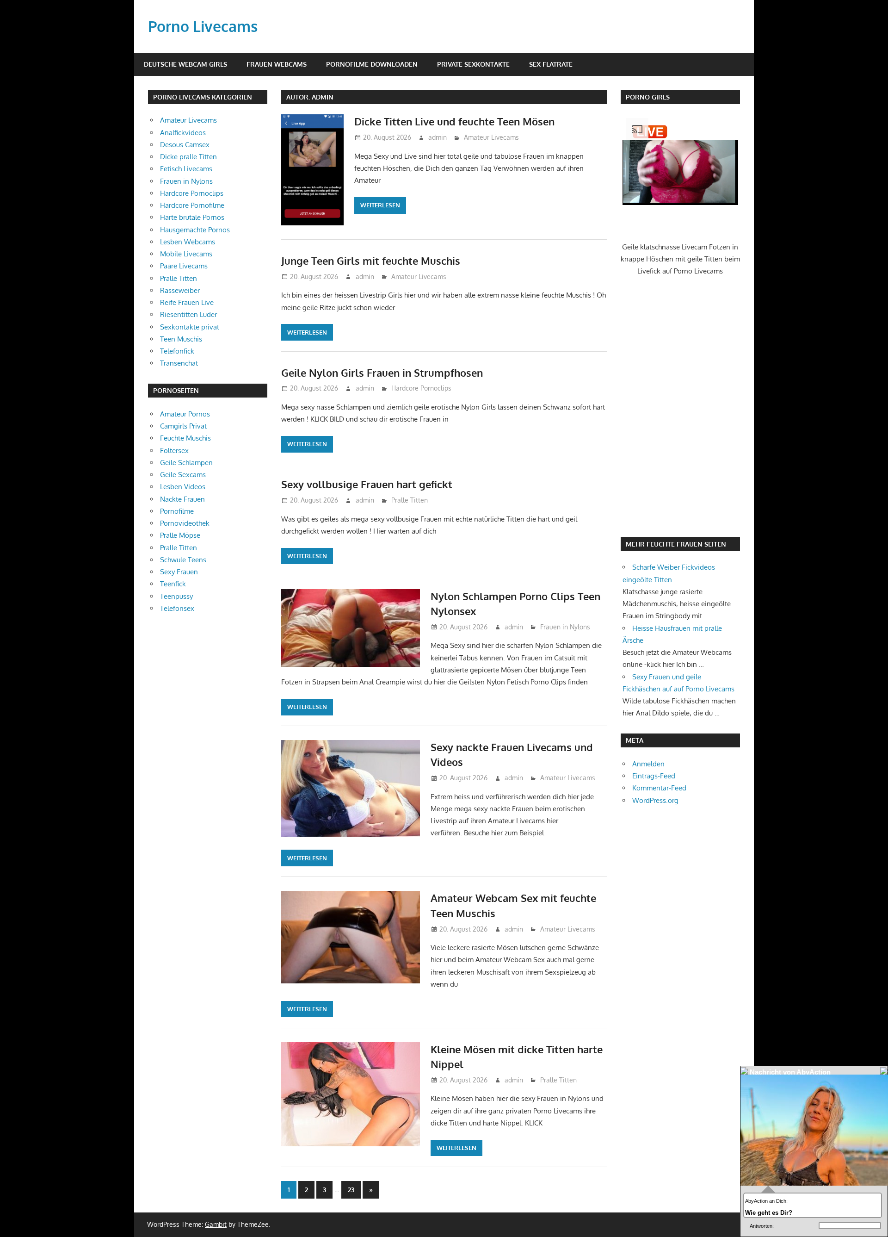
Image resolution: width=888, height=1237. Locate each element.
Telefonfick (177, 351)
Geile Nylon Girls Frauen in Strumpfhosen (382, 372)
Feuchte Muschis (185, 438)
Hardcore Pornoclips (421, 388)
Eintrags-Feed (653, 775)
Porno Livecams (203, 26)
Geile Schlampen (186, 462)
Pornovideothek (185, 523)
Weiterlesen (380, 205)
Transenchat (179, 363)
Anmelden (648, 763)
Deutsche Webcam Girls (185, 64)
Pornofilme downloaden (372, 64)
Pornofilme (177, 511)
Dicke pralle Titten (188, 156)
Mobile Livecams (186, 253)
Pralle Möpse (180, 535)
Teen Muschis (181, 339)
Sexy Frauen (179, 571)
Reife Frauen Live (187, 302)
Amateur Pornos (185, 414)
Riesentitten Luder (188, 314)
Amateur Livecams (491, 137)
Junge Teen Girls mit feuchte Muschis (370, 260)
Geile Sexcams (183, 474)
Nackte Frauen (182, 499)
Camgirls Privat (183, 426)
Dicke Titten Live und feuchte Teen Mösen (454, 121)
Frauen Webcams (277, 64)
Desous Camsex (185, 144)
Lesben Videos (182, 486)
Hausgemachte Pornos (195, 229)
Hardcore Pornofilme (192, 205)
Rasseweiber (180, 290)
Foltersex (174, 450)
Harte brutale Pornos (192, 217)
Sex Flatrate (551, 64)
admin (437, 137)
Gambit (216, 1224)
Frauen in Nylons (565, 627)
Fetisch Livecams (186, 168)
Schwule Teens (183, 559)
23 (351, 1189)
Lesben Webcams (187, 241)
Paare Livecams (184, 265)
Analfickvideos (183, 132)
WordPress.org (655, 800)
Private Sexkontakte (473, 64)
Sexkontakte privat (189, 327)
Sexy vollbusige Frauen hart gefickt (366, 484)
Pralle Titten (409, 500)
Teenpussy (176, 596)
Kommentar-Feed (659, 787)
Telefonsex (177, 608)
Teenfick (173, 583)
